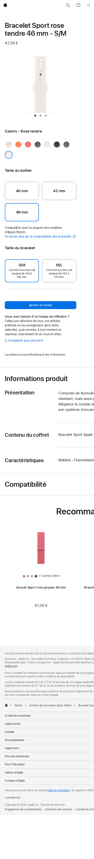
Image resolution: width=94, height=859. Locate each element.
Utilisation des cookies (58, 809)
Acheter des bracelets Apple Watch (50, 705)
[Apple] (6, 705)
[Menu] (89, 5)
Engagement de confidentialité (23, 809)
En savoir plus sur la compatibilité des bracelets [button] (38, 236)
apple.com (11, 666)
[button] (68, 5)
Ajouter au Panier (40, 305)
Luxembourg (12, 797)
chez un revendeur (58, 790)
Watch (18, 705)
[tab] (35, 115)
